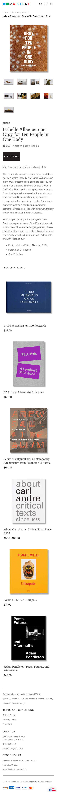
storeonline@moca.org (13, 748)
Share (6, 123)
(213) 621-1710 (9, 744)
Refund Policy (9, 715)
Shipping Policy (9, 720)
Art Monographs (19, 12)
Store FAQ (7, 724)
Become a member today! (14, 703)
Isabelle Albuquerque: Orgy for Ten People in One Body (26, 16)
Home (5, 12)
